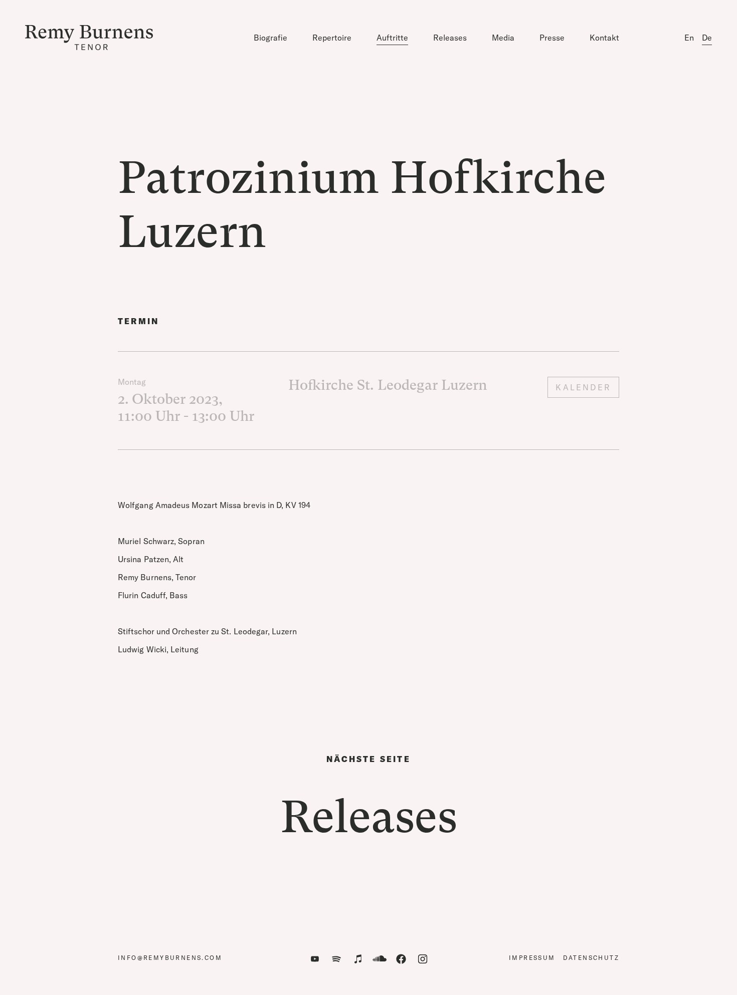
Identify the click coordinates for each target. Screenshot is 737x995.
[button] (315, 959)
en (689, 38)
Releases (368, 817)
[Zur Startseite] (89, 37)
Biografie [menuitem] (270, 38)
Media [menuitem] (503, 38)
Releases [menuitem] (450, 38)
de (707, 38)
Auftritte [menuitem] (392, 38)
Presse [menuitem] (552, 38)
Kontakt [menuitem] (604, 38)
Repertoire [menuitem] (331, 38)
